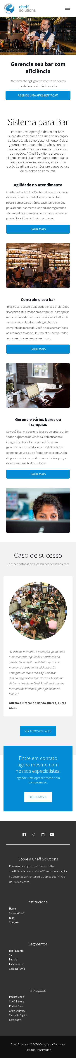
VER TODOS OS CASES (38, 731)
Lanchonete (16, 964)
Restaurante (16, 950)
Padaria (13, 959)
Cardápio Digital (18, 1015)
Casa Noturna (17, 968)
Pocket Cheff (16, 997)
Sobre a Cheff (17, 913)
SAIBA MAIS (38, 229)
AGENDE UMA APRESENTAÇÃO (38, 95)
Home (12, 908)
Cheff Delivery (17, 1010)
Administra (15, 1020)
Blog (11, 918)
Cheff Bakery (16, 1001)
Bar (11, 955)
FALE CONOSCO (38, 797)
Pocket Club (16, 1006)
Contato (14, 922)
